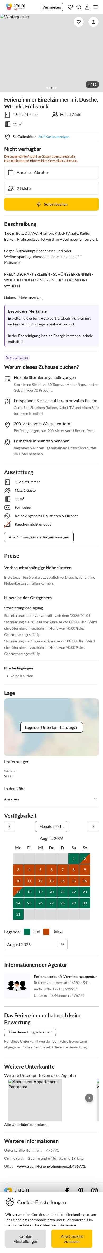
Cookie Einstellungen (25, 1239)
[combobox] (7, 944)
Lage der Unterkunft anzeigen (51, 727)
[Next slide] (89, 1098)
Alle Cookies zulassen (72, 1239)
